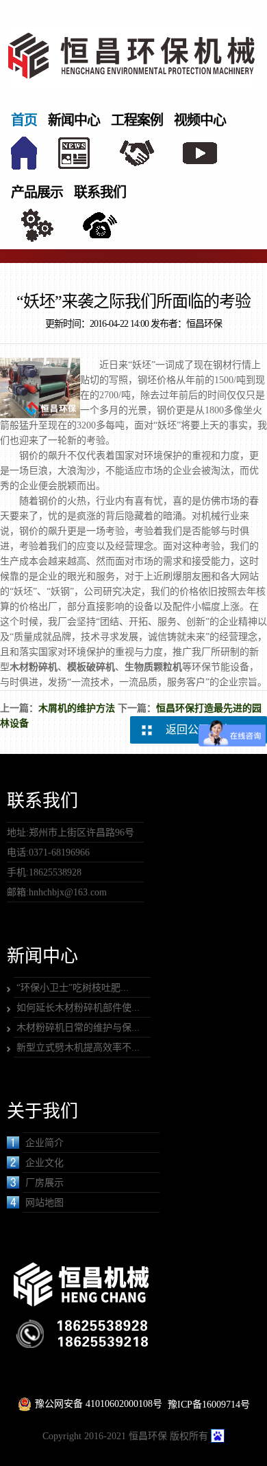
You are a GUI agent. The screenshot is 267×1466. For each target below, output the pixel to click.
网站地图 (44, 1203)
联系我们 (100, 192)
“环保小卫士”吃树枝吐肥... (72, 988)
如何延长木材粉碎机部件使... (78, 1008)
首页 (24, 120)
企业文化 (44, 1163)
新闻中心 (74, 120)
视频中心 (200, 120)
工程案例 (137, 120)
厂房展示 (44, 1183)
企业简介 (44, 1143)
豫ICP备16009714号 (209, 1404)
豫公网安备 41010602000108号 (98, 1404)
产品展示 (37, 192)
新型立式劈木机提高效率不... (78, 1047)
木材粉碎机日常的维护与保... (78, 1027)
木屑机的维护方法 (76, 708)
